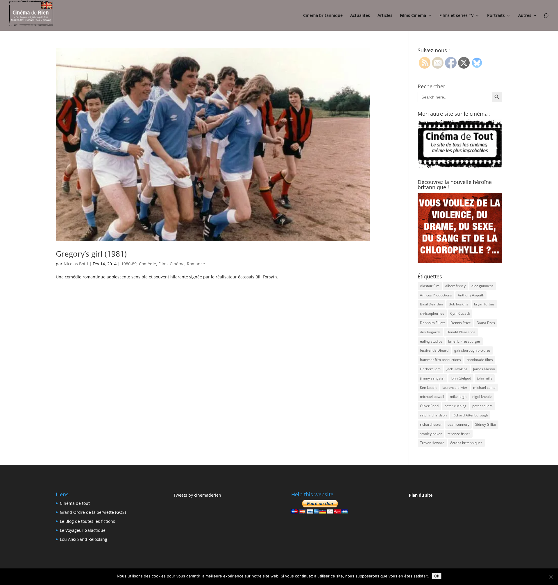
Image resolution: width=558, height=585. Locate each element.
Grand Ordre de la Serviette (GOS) (93, 512)
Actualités (360, 15)
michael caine (484, 387)
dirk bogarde (430, 332)
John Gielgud (461, 378)
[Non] (551, 577)
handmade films (480, 359)
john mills (484, 378)
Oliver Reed (429, 405)
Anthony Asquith (471, 295)
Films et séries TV (456, 15)
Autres (524, 15)
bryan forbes (484, 304)
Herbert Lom (430, 368)
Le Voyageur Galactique (82, 530)
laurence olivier (454, 387)
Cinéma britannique (323, 15)
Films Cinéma (413, 15)
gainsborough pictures (472, 350)
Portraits (496, 15)
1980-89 (129, 263)
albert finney (455, 285)
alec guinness (482, 285)
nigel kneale (482, 396)
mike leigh (458, 396)
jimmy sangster (432, 378)
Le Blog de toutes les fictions (87, 521)
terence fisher (459, 433)
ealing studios (431, 341)
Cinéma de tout (75, 503)
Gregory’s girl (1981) (91, 253)
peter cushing (455, 405)
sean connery (458, 424)
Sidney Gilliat (485, 424)
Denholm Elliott (432, 322)
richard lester (431, 424)
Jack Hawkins (456, 368)
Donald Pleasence (460, 332)
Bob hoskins (458, 304)
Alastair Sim (429, 285)
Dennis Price (460, 322)
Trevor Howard (432, 442)
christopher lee (432, 313)
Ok (436, 576)
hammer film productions (440, 359)
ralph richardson (433, 415)
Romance (196, 263)
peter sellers (482, 405)
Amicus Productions (436, 295)
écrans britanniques (466, 442)
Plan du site (420, 495)
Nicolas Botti (76, 263)
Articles (385, 15)
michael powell (432, 396)
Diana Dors (486, 322)
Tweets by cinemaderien (197, 495)
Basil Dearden (431, 304)
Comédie (147, 263)
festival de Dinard (434, 350)
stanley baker (431, 433)
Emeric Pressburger (464, 341)
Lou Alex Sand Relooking (83, 539)
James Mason (484, 368)
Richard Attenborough (470, 415)
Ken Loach (428, 387)
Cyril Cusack (460, 313)
